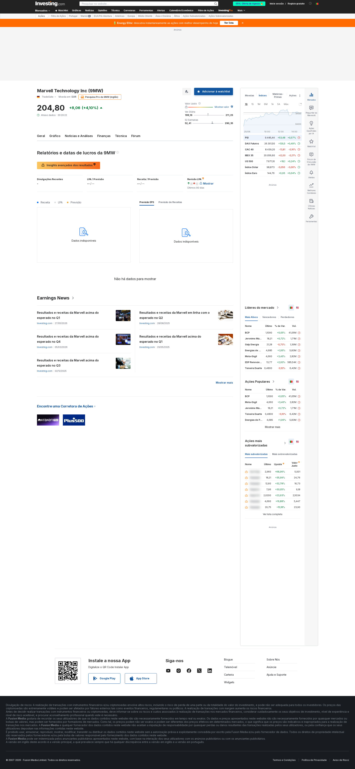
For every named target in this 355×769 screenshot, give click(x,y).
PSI (246, 137)
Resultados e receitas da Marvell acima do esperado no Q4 (68, 339)
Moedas (249, 95)
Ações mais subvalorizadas (256, 443)
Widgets (229, 682)
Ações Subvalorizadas (194, 16)
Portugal (73, 16)
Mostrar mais (224, 382)
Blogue (228, 659)
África (177, 16)
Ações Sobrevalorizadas (221, 16)
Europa (131, 16)
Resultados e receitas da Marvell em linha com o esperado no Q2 (174, 315)
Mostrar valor (222, 107)
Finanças (104, 136)
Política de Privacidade (314, 760)
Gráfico (54, 136)
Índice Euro (251, 173)
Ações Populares (257, 381)
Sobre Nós (273, 659)
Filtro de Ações (206, 10)
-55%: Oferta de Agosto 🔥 (249, 3)
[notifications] (310, 3)
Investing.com (44, 323)
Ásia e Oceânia (163, 16)
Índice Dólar (251, 167)
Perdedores (287, 317)
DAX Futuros (252, 143)
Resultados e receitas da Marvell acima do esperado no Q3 (68, 362)
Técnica (121, 136)
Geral (41, 136)
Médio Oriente (145, 16)
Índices (263, 95)
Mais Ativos (251, 317)
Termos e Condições (284, 760)
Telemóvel (230, 667)
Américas (119, 16)
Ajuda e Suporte (276, 674)
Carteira (229, 674)
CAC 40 (249, 149)
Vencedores (269, 317)
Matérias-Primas (278, 95)
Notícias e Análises (79, 136)
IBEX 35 (249, 155)
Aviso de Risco (341, 760)
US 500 (249, 161)
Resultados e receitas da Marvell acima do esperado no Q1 (68, 315)
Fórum (135, 136)
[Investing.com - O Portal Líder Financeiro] (50, 3)
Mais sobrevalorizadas (284, 454)
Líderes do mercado (259, 307)
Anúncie (271, 667)
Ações (41, 16)
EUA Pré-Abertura (103, 16)
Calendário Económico (181, 10)
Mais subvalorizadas (256, 454)
